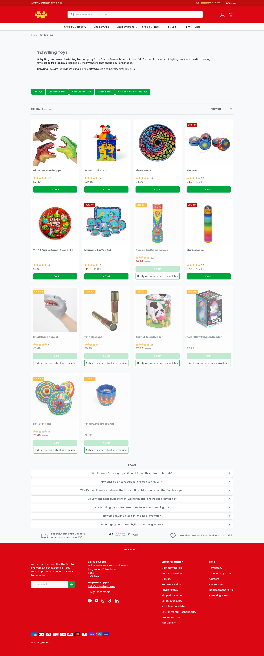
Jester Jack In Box (96, 170)
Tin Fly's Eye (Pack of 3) (99, 424)
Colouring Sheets (219, 595)
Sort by (35, 109)
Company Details (172, 568)
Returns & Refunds (173, 584)
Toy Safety (215, 568)
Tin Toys (38, 91)
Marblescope (195, 250)
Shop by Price (150, 27)
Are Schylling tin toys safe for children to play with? (132, 481)
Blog (197, 27)
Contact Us (216, 584)
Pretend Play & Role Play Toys (132, 91)
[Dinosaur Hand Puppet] (55, 143)
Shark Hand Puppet (45, 337)
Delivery (166, 579)
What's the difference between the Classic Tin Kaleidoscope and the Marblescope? (132, 490)
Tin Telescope (93, 337)
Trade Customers (172, 617)
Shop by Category (75, 27)
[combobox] (135, 14)
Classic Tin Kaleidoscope (152, 250)
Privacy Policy (170, 590)
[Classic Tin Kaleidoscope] (158, 223)
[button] (216, 2)
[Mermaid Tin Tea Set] (106, 223)
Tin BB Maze (143, 170)
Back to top (131, 549)
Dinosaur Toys (105, 91)
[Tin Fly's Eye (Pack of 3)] (106, 397)
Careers (214, 579)
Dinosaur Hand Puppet (47, 170)
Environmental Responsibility (179, 612)
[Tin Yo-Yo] (209, 143)
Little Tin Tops (42, 424)
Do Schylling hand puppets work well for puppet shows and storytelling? (132, 499)
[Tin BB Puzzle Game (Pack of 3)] (55, 223)
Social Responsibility (174, 606)
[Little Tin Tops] (55, 397)
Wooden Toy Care (220, 573)
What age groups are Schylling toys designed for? (132, 524)
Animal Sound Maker (149, 337)
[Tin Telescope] (106, 310)
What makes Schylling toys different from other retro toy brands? (132, 473)
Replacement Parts (221, 590)
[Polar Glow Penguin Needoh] (209, 310)
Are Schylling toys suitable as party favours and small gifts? (132, 507)
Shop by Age (101, 27)
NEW (187, 27)
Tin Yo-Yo (193, 170)
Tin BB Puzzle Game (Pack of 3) (53, 250)
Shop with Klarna (172, 595)
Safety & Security (172, 601)
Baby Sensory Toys (81, 91)
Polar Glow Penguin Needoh (204, 337)
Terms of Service (172, 573)
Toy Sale (172, 27)
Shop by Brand (125, 27)
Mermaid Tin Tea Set (97, 250)
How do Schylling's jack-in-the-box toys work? (132, 516)
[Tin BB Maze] (158, 143)
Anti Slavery (169, 623)
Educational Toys (57, 91)
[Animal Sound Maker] (158, 310)
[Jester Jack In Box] (106, 143)
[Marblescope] (209, 223)
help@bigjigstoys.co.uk (101, 586)
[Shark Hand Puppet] (55, 310)
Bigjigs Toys (44, 642)
